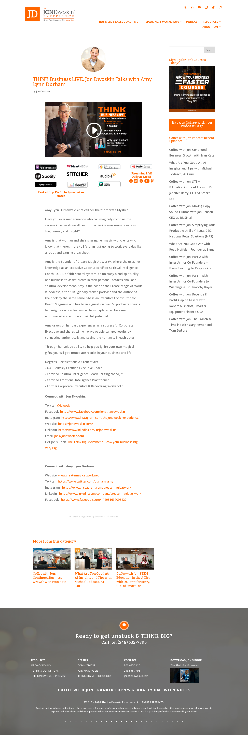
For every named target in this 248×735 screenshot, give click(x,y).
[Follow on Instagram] (206, 7)
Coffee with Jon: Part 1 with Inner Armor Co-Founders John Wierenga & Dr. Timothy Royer (190, 281)
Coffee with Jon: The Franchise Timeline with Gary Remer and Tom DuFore (190, 324)
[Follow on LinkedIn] (192, 7)
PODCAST (192, 22)
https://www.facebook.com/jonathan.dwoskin (92, 411)
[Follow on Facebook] (178, 7)
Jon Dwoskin (43, 91)
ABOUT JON (210, 27)
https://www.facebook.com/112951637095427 (93, 500)
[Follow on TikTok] (213, 7)
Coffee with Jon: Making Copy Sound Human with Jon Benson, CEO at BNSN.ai (191, 211)
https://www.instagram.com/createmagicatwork (96, 487)
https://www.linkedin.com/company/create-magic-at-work (100, 493)
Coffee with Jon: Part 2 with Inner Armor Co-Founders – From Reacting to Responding (190, 262)
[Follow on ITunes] (220, 7)
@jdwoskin (64, 405)
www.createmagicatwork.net (78, 475)
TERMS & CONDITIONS (45, 670)
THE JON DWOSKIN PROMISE (48, 675)
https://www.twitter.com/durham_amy (85, 481)
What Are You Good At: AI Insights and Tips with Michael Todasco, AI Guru (190, 168)
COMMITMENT (86, 665)
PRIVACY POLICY (41, 665)
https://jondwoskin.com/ (75, 424)
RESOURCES (210, 22)
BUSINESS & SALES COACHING (119, 22)
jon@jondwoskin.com (69, 436)
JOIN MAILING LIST (89, 670)
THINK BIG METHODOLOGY (95, 675)
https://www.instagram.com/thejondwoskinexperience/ (100, 418)
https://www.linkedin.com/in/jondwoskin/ (87, 430)
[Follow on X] (185, 7)
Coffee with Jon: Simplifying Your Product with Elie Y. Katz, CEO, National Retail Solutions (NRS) (192, 230)
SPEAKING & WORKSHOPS (162, 22)
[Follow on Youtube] (199, 7)
